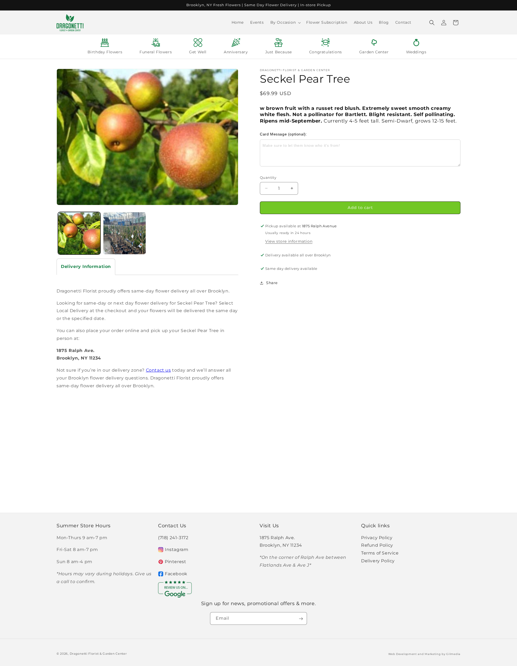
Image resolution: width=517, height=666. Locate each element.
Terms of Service (380, 553)
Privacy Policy (376, 537)
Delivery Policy (378, 560)
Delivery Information (86, 266)
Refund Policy (377, 545)
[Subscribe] (301, 618)
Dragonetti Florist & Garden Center (98, 653)
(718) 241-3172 (173, 537)
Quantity (268, 177)
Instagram (176, 549)
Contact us (158, 370)
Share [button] (272, 282)
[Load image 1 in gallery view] (79, 233)
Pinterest (175, 561)
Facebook (176, 573)
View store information (288, 241)
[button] (285, 22)
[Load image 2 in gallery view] (124, 233)
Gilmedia (453, 654)
